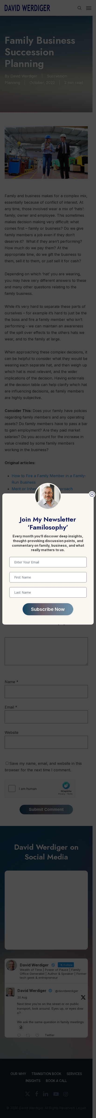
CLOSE (92, 494)
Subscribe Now (48, 609)
